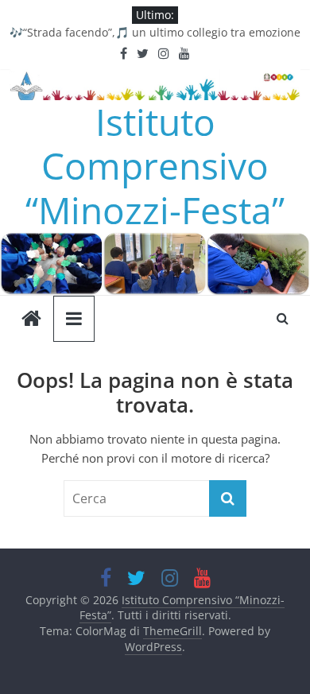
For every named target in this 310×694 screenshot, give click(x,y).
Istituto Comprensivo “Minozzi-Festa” (155, 165)
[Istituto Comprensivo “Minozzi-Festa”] (155, 241)
